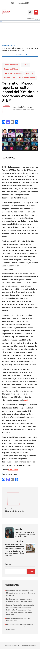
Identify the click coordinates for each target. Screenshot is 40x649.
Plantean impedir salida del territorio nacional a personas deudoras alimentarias (19, 626)
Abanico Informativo (22, 107)
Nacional (29, 73)
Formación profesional (13, 73)
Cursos (25, 64)
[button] (36, 12)
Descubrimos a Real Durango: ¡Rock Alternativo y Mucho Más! (25, 535)
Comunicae (13, 469)
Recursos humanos (27, 78)
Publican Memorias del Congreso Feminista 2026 (18, 619)
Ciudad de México (11, 64)
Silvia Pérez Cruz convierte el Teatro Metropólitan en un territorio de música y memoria (20, 593)
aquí (26, 400)
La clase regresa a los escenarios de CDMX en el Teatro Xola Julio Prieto (19, 600)
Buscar (8, 564)
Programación (9, 78)
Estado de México (11, 69)
